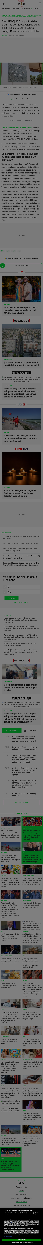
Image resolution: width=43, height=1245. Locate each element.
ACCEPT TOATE (22, 1239)
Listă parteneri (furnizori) (8, 1236)
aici (11, 1222)
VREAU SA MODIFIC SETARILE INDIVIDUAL (21, 1242)
